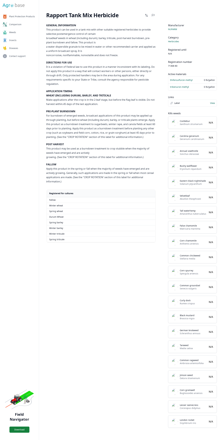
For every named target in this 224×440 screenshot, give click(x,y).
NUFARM (172, 29)
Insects (12, 40)
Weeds (12, 32)
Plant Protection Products (22, 16)
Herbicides (173, 41)
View (212, 103)
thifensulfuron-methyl (181, 80)
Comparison (15, 24)
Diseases (13, 48)
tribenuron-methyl (179, 86)
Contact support (17, 56)
